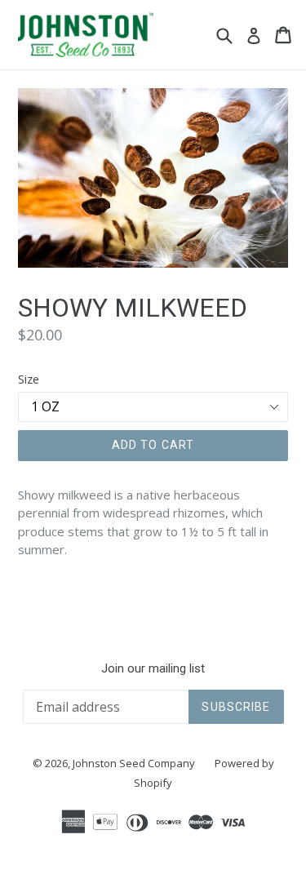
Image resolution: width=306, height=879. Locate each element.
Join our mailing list (153, 668)
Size (28, 379)
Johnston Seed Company (134, 763)
